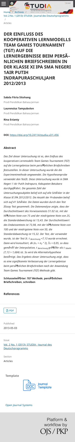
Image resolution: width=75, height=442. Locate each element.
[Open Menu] (3, 3)
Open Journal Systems (18, 405)
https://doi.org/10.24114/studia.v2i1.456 (34, 135)
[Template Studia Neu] (37, 390)
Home (7, 12)
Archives (19, 12)
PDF (11, 310)
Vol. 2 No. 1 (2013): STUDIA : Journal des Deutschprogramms (36, 15)
